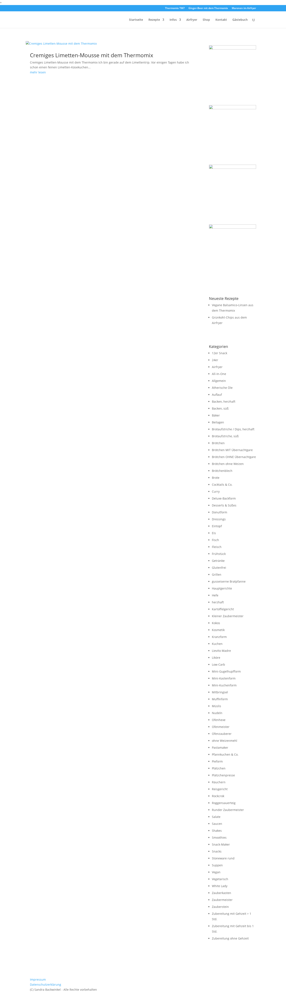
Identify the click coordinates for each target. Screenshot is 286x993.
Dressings (219, 519)
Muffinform (220, 699)
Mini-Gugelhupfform (226, 671)
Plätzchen (218, 768)
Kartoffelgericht (223, 609)
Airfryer (191, 20)
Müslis (216, 706)
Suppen (217, 865)
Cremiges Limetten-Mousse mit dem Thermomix (91, 55)
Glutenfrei (219, 568)
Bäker (216, 415)
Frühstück (219, 554)
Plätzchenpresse (223, 775)
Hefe (215, 595)
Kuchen (217, 644)
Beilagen (218, 422)
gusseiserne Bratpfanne (229, 581)
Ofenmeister (220, 727)
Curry (216, 491)
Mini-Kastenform (224, 678)
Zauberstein (220, 907)
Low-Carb (218, 664)
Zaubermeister (222, 900)
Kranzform (219, 637)
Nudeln (217, 713)
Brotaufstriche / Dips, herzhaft (233, 429)
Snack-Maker (221, 844)
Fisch (215, 540)
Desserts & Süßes (224, 505)
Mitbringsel (220, 692)
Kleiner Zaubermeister (227, 616)
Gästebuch (240, 20)
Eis (214, 533)
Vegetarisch (220, 879)
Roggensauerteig (224, 803)
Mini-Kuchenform (224, 685)
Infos (173, 20)
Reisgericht (220, 789)
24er (215, 360)
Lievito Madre (221, 651)
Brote (215, 478)
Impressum (38, 979)
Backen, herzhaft (223, 401)
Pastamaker (220, 748)
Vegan (216, 872)
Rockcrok (218, 796)
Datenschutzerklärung (45, 984)
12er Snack (219, 353)
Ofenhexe (218, 720)
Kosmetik (218, 630)
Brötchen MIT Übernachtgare (232, 450)
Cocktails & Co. (222, 485)
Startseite (136, 20)
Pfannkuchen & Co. (225, 754)
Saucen (217, 824)
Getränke (218, 561)
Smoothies (219, 837)
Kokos (216, 623)
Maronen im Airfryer (244, 8)
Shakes (217, 831)
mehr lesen (38, 72)
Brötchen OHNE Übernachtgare (234, 457)
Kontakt (221, 20)
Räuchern (218, 782)
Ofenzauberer (222, 734)
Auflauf (217, 395)
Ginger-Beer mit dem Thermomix (208, 8)
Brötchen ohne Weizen (228, 464)
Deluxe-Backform (224, 498)
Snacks (217, 851)
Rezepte (154, 20)
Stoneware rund (223, 858)
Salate (216, 817)
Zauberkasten (221, 893)
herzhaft (218, 602)
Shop (206, 20)
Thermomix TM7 (175, 8)
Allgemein (219, 381)
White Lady (219, 886)
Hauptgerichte (222, 588)
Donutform (219, 512)
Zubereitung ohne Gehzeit (230, 938)
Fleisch (217, 547)
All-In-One (219, 374)
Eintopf (217, 526)
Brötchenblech (222, 471)
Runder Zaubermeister (228, 810)
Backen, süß (220, 408)
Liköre (216, 658)
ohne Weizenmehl (224, 741)
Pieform (217, 761)
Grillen (216, 575)
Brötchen (218, 443)
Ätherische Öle (222, 388)
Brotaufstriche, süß (225, 436)
